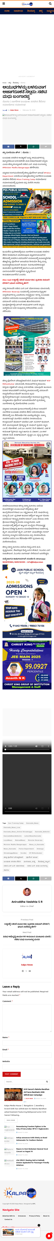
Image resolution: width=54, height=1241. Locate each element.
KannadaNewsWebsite (13, 836)
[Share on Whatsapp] (34, 147)
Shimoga (40, 849)
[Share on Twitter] (21, 147)
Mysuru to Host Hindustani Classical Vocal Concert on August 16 (32, 1150)
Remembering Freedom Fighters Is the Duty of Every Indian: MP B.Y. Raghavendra (32, 1128)
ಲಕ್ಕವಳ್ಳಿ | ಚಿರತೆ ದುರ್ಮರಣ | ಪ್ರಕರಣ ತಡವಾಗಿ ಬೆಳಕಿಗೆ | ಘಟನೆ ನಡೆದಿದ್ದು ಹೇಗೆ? (26, 281)
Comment (8, 1001)
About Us (46, 1216)
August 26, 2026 (40, 1099)
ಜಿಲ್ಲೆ (40, 11)
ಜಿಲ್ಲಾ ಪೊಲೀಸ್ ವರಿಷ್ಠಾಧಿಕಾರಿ (13, 857)
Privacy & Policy (34, 1216)
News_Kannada (10, 849)
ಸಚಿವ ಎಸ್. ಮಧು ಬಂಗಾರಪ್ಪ (37, 866)
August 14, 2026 (22, 1144)
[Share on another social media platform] (45, 147)
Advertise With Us (9, 1216)
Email (6, 1050)
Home (7, 11)
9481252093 (20, 562)
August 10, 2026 (22, 1169)
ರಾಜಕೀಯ (18, 11)
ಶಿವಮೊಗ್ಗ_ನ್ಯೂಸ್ (44, 861)
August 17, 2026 (22, 1132)
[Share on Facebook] (8, 147)
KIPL (34, 1204)
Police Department (26, 849)
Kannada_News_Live (12, 827)
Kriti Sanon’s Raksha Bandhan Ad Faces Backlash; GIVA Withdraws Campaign (36, 1092)
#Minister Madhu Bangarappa (16, 168)
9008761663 (8, 562)
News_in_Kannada (36, 844)
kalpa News (14, 110)
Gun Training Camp (15, 823)
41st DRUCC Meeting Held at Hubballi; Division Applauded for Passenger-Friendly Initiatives (32, 1163)
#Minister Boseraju (11, 292)
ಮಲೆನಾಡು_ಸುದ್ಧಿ (29, 861)
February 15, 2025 (29, 110)
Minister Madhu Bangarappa (15, 844)
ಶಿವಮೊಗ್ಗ (31, 11)
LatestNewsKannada (32, 836)
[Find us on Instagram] (9, 1233)
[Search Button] (50, 4)
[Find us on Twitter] (6, 1233)
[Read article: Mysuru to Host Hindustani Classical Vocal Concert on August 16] (9, 1151)
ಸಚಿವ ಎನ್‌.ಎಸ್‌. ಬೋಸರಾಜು (14, 866)
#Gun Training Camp (26, 179)
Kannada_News (32, 823)
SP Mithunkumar (35, 853)
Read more (12, 1120)
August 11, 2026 (22, 1155)
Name (6, 1037)
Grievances (22, 1216)
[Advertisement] (27, 44)
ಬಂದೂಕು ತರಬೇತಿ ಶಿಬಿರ (12, 861)
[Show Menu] (4, 4)
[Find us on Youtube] (13, 1233)
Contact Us (8, 1219)
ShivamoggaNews (11, 853)
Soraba (23, 853)
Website (6, 1061)
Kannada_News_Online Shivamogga (18, 832)
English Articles (13, 1090)
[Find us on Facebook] (3, 1233)
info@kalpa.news (35, 562)
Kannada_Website (42, 832)
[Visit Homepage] (27, 4)
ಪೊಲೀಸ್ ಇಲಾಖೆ (31, 857)
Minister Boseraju (35, 840)
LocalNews (8, 840)
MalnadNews (20, 840)
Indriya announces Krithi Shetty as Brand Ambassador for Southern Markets (31, 1139)
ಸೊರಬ (22, 83)
